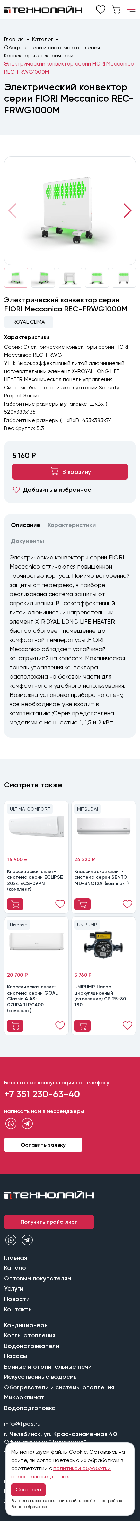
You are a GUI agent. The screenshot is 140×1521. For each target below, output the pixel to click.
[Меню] (131, 9)
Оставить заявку (43, 1145)
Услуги (13, 1288)
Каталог (42, 39)
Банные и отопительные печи (48, 1366)
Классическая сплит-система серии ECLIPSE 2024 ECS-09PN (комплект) (35, 880)
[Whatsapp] (11, 1124)
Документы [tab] (27, 541)
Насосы (15, 1356)
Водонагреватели (31, 1346)
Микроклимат (24, 1397)
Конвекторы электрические (40, 55)
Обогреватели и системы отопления (52, 47)
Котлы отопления (29, 1335)
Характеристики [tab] (71, 525)
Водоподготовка (30, 1408)
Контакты (18, 1309)
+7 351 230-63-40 (42, 1094)
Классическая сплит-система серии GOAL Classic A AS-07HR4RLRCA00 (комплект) (32, 999)
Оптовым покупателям (37, 1278)
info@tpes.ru (22, 1423)
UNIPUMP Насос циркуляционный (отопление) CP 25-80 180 (100, 996)
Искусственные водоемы (41, 1376)
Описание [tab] (25, 525)
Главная (14, 39)
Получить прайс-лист (49, 1222)
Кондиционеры (26, 1325)
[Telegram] (27, 1124)
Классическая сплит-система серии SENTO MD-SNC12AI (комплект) (101, 877)
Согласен (28, 1489)
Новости (17, 1299)
